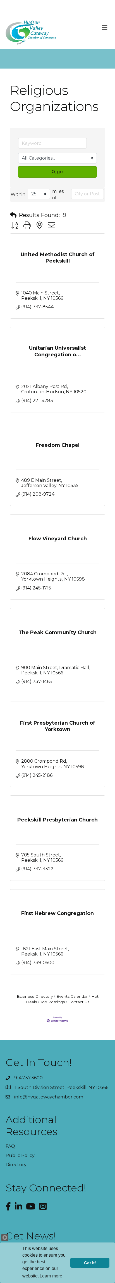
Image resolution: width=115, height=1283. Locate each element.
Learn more (51, 1276)
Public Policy (20, 1155)
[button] (13, 215)
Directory (16, 1164)
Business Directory (35, 996)
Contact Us (78, 1002)
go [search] (60, 171)
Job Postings (52, 1002)
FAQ (10, 1146)
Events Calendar (72, 996)
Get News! (31, 1236)
